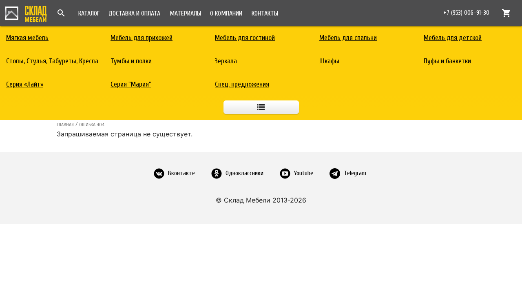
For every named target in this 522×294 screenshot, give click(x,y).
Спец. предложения (242, 84)
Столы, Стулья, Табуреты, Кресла (52, 61)
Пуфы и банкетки (447, 61)
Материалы (185, 13)
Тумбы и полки (131, 61)
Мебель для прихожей (142, 38)
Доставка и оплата (134, 13)
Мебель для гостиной (245, 38)
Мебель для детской (453, 38)
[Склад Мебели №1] (25, 12)
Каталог (89, 13)
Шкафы (329, 61)
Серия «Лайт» (24, 84)
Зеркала (226, 61)
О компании (226, 13)
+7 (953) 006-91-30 (466, 12)
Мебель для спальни (348, 38)
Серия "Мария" (131, 84)
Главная (65, 124)
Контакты (265, 13)
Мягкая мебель (27, 38)
